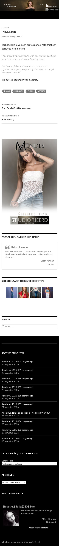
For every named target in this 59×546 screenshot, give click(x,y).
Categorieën (8, 460)
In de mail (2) (10, 118)
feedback (18, 91)
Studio (5, 27)
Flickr (31, 91)
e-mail (7, 91)
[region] (29, 5)
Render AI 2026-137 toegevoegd (17, 387)
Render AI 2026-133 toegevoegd (17, 429)
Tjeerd (18, 36)
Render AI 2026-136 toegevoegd (17, 395)
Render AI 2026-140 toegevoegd (17, 361)
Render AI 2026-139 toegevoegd (17, 370)
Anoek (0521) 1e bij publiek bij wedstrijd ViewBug (26, 412)
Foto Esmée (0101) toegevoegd (16, 106)
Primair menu (55, 15)
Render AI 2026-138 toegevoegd (17, 378)
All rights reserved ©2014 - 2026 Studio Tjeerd (21, 542)
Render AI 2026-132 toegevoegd (17, 438)
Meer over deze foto (38, 527)
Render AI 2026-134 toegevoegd (17, 421)
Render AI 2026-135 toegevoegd (17, 404)
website (41, 91)
